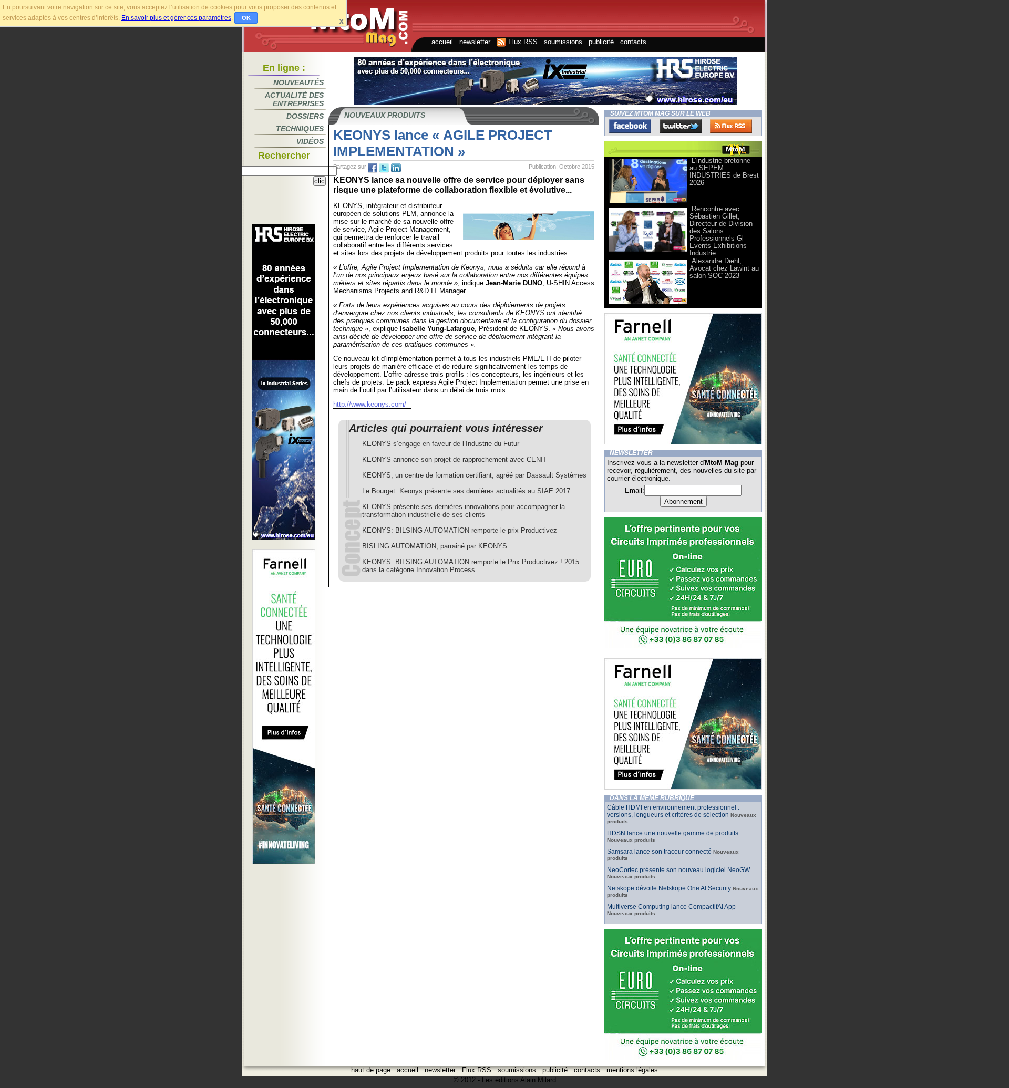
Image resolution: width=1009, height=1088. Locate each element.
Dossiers (305, 116)
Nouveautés (298, 82)
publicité (601, 42)
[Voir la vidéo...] (647, 202)
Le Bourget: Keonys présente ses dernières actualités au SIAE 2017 (466, 491)
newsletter (474, 42)
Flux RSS (522, 42)
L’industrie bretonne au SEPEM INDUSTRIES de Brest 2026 (724, 171)
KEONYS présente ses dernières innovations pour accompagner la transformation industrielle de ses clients (463, 511)
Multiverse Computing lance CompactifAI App (671, 906)
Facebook (630, 126)
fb (372, 168)
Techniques (300, 129)
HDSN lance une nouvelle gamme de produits (672, 833)
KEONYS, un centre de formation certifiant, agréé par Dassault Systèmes (474, 475)
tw (384, 168)
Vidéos (310, 141)
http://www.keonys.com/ (369, 404)
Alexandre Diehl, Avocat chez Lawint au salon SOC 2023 (724, 268)
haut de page (370, 1070)
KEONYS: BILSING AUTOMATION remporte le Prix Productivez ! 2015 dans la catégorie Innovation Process (470, 566)
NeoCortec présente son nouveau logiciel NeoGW (678, 870)
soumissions (563, 42)
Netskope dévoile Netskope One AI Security (669, 888)
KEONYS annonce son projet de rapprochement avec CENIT (454, 459)
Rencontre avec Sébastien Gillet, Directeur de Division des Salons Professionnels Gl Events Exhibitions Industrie (721, 231)
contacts (633, 42)
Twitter (681, 126)
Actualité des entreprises (294, 99)
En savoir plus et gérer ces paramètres (176, 18)
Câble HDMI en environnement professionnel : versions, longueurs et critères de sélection (673, 811)
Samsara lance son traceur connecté (660, 851)
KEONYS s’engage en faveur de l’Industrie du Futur (440, 444)
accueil (442, 42)
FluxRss (731, 126)
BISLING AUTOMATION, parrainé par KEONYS (434, 546)
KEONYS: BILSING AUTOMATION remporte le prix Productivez (459, 530)
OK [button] (246, 18)
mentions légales (632, 1070)
